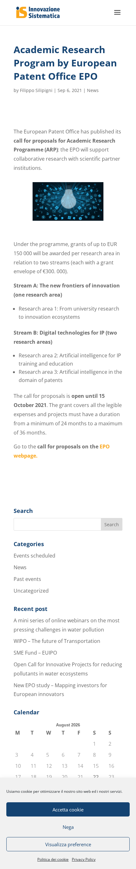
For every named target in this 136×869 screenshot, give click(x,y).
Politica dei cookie (53, 859)
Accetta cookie (68, 809)
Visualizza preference (68, 844)
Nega (68, 827)
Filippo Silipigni (36, 90)
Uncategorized (31, 590)
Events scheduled (34, 555)
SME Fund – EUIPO (35, 652)
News (93, 90)
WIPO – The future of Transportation (57, 641)
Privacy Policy (84, 859)
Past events (27, 579)
